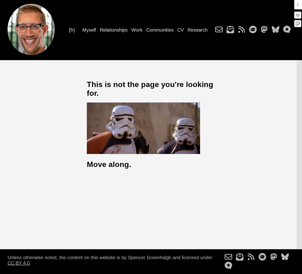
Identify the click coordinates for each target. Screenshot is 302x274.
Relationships (114, 30)
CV (180, 30)
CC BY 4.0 (19, 263)
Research (198, 30)
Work (137, 30)
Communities (160, 30)
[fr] (72, 30)
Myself (89, 30)
